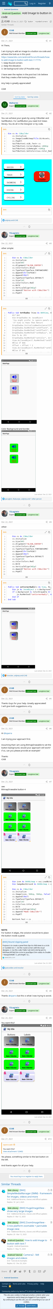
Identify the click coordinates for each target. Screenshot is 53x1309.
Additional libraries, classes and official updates (29, 1199)
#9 (50, 1018)
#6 (50, 728)
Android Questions (21, 1246)
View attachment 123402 (13, 1151)
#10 (50, 1139)
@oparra (8, 733)
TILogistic (14, 233)
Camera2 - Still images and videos (23, 1256)
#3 (50, 243)
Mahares (13, 102)
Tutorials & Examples (19, 1261)
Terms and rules (19, 1284)
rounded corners (41, 21)
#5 (50, 698)
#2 (50, 113)
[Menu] (4, 3)
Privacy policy (32, 1284)
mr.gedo (10, 1246)
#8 (50, 991)
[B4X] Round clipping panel (15, 941)
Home (4, 1286)
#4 (50, 522)
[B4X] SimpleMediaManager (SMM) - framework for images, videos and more (29, 1193)
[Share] (46, 41)
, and (17, 675)
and (11, 220)
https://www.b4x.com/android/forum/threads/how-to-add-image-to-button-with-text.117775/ (25, 58)
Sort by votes (32, 97)
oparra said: (8, 1144)
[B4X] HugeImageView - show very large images (26, 1209)
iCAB (7, 21)
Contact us (6, 1284)
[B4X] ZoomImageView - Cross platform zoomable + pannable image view (27, 1226)
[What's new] (49, 3)
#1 (50, 40)
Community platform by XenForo (23, 1291)
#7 (50, 781)
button (30, 21)
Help (42, 1284)
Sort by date (20, 97)
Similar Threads (7, 24)
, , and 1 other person (23, 499)
